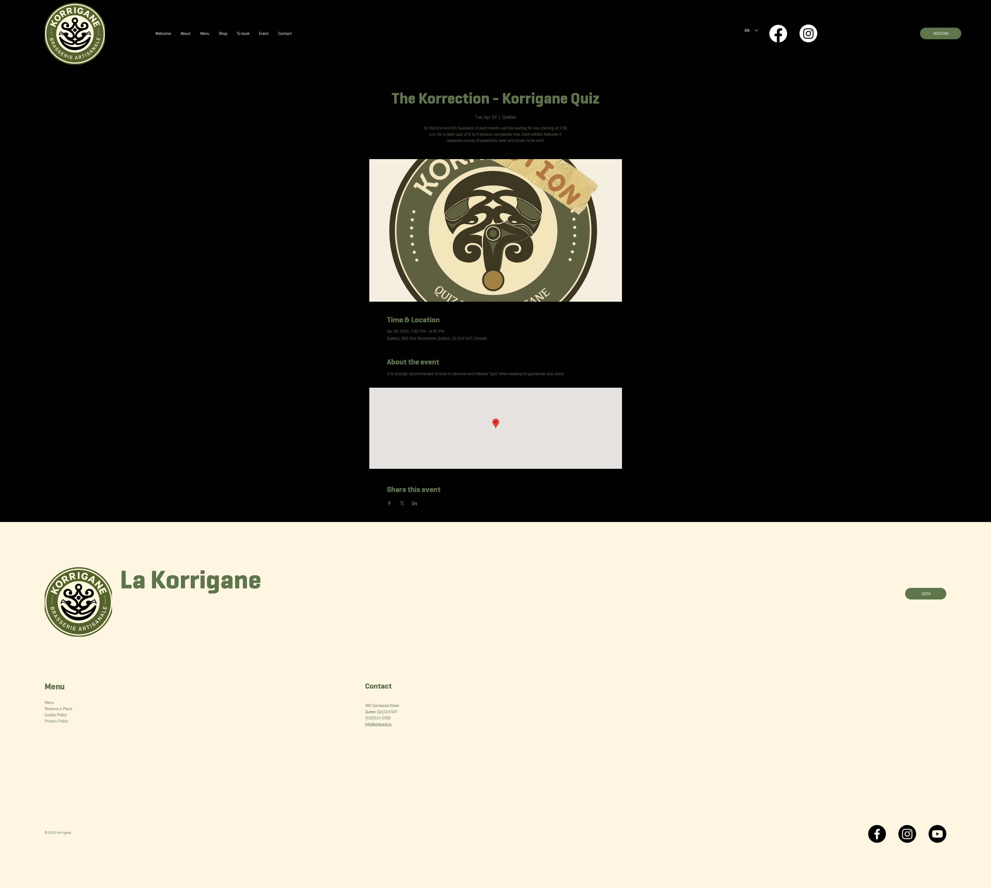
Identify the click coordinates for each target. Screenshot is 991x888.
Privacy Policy (56, 721)
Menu (49, 702)
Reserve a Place (58, 708)
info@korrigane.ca (378, 724)
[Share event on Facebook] (389, 503)
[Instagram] (808, 33)
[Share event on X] (401, 503)
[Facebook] (778, 33)
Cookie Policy (56, 714)
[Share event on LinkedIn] (414, 503)
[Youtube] (937, 834)
